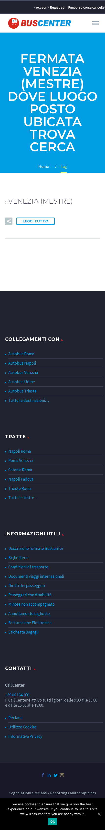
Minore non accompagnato (31, 604)
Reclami (15, 717)
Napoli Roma (19, 451)
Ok (52, 821)
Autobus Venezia (23, 372)
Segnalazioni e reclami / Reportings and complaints (52, 793)
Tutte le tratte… (23, 497)
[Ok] (98, 814)
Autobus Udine (21, 381)
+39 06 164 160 (17, 695)
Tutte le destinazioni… (28, 400)
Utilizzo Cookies (22, 727)
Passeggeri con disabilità (29, 595)
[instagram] (62, 775)
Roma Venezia (20, 460)
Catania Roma (20, 470)
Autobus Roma (21, 354)
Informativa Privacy (25, 736)
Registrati (57, 7)
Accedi (41, 7)
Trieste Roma (20, 488)
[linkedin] (49, 775)
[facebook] (43, 775)
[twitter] (56, 775)
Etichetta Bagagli (23, 632)
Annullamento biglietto (29, 613)
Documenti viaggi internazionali (36, 576)
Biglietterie (18, 557)
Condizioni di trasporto (28, 567)
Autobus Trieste (22, 391)
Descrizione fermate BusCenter (35, 548)
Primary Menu (95, 23)
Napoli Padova (20, 479)
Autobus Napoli (22, 363)
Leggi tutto (35, 221)
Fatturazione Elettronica (30, 622)
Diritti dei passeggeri (26, 585)
